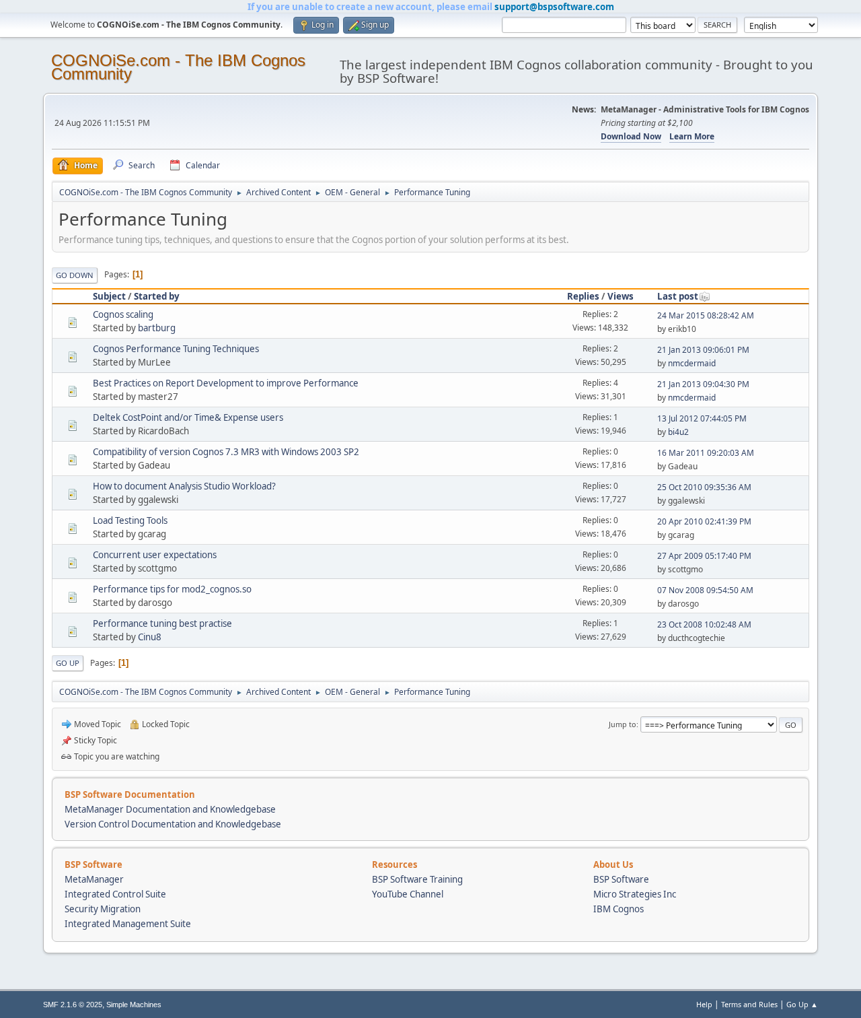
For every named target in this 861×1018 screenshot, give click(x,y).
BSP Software (621, 879)
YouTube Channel (407, 894)
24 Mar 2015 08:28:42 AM (705, 315)
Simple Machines (133, 1004)
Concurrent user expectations (155, 555)
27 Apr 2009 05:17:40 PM (704, 556)
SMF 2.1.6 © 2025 (72, 1004)
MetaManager (94, 879)
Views (620, 296)
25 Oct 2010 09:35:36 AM (704, 487)
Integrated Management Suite (128, 924)
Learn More (691, 136)
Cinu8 (149, 637)
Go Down (74, 275)
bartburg (157, 328)
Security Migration (103, 909)
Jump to (622, 724)
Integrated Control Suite (115, 894)
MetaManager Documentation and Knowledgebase (170, 809)
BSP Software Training (417, 879)
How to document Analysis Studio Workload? (184, 486)
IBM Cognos (618, 909)
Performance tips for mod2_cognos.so (172, 589)
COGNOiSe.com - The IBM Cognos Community (178, 67)
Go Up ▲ (802, 1004)
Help (704, 1004)
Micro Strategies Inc (634, 894)
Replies (583, 296)
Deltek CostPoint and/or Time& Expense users (188, 417)
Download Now (631, 136)
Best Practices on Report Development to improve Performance (226, 383)
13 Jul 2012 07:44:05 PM (702, 418)
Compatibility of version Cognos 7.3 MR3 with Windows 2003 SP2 (226, 452)
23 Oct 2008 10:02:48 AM (704, 624)
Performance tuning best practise (162, 623)
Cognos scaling (123, 314)
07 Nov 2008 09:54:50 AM (705, 590)
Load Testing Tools (130, 520)
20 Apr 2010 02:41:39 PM (704, 521)
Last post (677, 296)
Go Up (67, 663)
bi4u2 (678, 432)
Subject (109, 296)
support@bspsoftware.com (554, 7)
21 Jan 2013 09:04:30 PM (703, 384)
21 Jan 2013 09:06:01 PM (703, 349)
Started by (157, 296)
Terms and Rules (749, 1004)
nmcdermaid (692, 363)
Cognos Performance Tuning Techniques (176, 349)
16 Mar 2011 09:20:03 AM (705, 453)
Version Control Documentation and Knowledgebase (173, 824)
